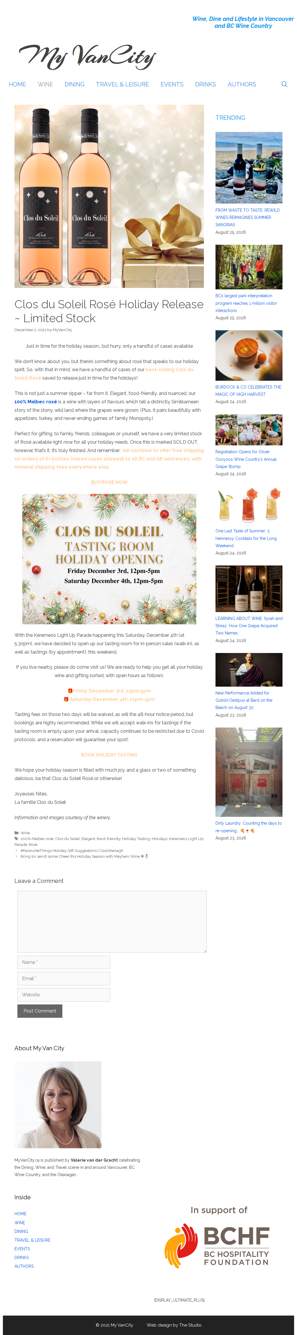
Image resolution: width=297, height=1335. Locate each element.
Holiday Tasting (136, 838)
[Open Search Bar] (284, 84)
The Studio (190, 1325)
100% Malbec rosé (36, 402)
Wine (25, 832)
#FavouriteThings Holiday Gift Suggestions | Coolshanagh (72, 850)
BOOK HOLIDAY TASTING (109, 755)
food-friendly (108, 838)
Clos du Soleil (67, 838)
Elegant (88, 838)
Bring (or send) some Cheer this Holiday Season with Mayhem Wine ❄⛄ (85, 856)
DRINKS (205, 84)
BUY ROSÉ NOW (109, 482)
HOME (17, 84)
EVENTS (172, 84)
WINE (45, 84)
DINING (74, 84)
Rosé (33, 844)
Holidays (159, 838)
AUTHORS (242, 84)
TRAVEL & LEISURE (122, 84)
